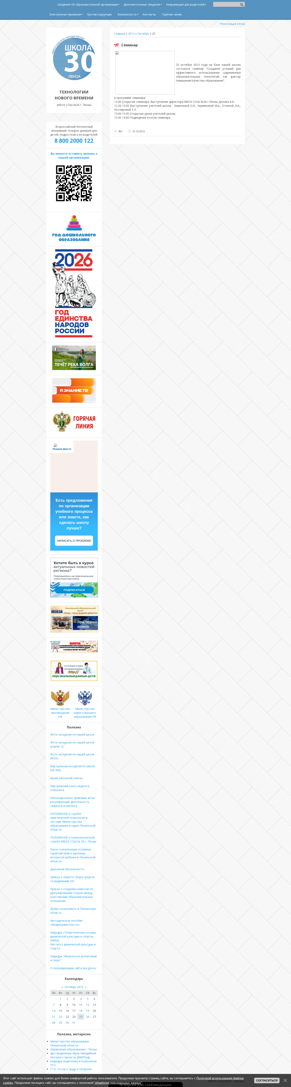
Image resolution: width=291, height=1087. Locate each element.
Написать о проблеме (74, 540)
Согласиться (267, 1080)
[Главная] (74, 83)
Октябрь (143, 33)
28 (53, 1022)
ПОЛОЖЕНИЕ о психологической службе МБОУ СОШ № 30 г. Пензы (73, 839)
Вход (242, 24)
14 (53, 1011)
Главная (119, 33)
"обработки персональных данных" (118, 1082)
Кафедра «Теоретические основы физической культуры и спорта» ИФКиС (73, 936)
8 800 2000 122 (73, 140)
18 (80, 1011)
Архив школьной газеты (66, 778)
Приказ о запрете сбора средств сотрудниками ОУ (72, 879)
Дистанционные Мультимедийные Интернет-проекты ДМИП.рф (73, 1055)
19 (87, 1011)
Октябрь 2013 (74, 987)
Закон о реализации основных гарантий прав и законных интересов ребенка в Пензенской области (72, 855)
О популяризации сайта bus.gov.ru (73, 968)
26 (87, 1016)
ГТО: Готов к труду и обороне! (71, 1069)
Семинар (129, 45)
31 (73, 1022)
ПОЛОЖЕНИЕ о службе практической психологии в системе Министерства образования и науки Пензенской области (72, 821)
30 (67, 1022)
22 (60, 1016)
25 (80, 1016)
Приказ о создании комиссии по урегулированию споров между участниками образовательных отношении (71, 895)
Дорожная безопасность (67, 869)
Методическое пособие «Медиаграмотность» (66, 922)
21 (53, 1016)
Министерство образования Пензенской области (69, 1043)
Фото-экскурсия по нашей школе (72, 734)
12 (87, 1005)
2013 (131, 33)
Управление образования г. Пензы (73, 1049)
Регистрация (228, 24)
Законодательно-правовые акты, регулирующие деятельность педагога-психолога (72, 802)
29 (60, 1022)
